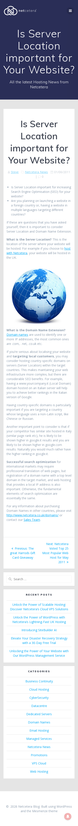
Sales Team (32, 520)
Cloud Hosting (39, 689)
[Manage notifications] (67, 816)
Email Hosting (39, 730)
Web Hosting (39, 771)
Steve (15, 172)
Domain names (17, 335)
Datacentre (39, 706)
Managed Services (39, 739)
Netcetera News (36, 172)
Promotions (39, 755)
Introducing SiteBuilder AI (39, 630)
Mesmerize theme (45, 811)
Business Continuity (39, 681)
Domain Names (39, 722)
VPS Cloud (39, 763)
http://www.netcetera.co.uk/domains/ (32, 515)
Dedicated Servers (39, 714)
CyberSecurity (39, 698)
